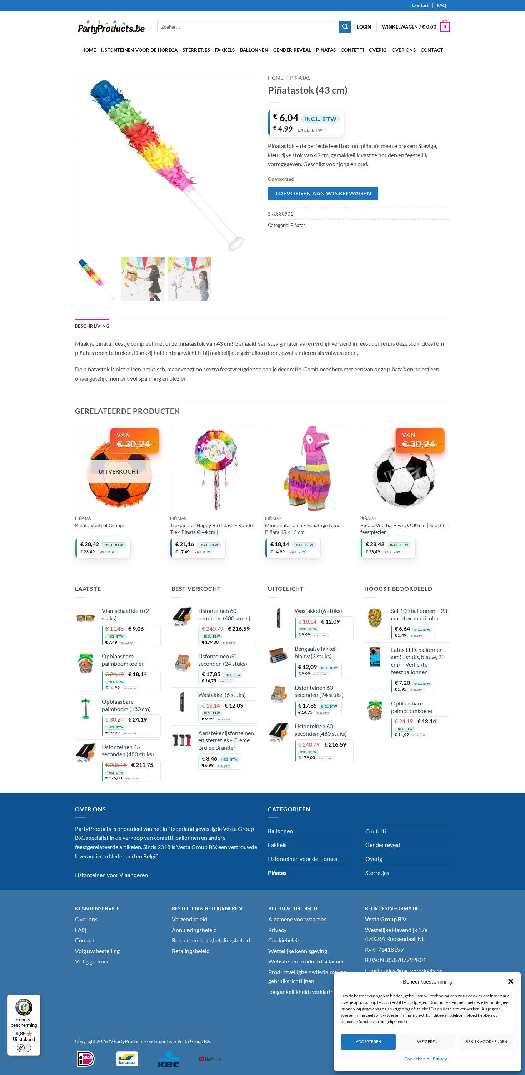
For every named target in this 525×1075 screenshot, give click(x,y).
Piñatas (326, 50)
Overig (378, 50)
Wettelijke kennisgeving (297, 950)
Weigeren (427, 1041)
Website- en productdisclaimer (306, 961)
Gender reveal (292, 50)
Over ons (404, 50)
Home (88, 50)
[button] (510, 981)
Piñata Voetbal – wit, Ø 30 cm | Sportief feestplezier (403, 528)
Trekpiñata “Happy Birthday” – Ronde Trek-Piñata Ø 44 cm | (211, 528)
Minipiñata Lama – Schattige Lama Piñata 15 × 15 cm (302, 528)
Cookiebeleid (417, 1058)
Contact (420, 5)
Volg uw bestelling (97, 950)
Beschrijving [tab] (92, 326)
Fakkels (225, 50)
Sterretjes (196, 50)
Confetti (352, 50)
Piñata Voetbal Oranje (99, 525)
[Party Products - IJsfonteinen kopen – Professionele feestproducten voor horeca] (110, 27)
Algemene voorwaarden (297, 919)
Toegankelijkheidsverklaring (302, 991)
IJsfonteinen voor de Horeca (139, 50)
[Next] (447, 497)
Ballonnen (254, 50)
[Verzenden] (345, 27)
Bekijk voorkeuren (487, 1041)
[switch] (24, 1048)
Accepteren (368, 1041)
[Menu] (36, 999)
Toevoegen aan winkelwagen (323, 193)
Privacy (440, 1058)
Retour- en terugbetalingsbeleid (211, 940)
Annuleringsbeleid (194, 929)
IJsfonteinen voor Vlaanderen (111, 874)
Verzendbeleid (189, 919)
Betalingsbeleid (191, 950)
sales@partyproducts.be (412, 970)
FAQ (441, 5)
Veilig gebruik (91, 961)
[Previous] (75, 497)
